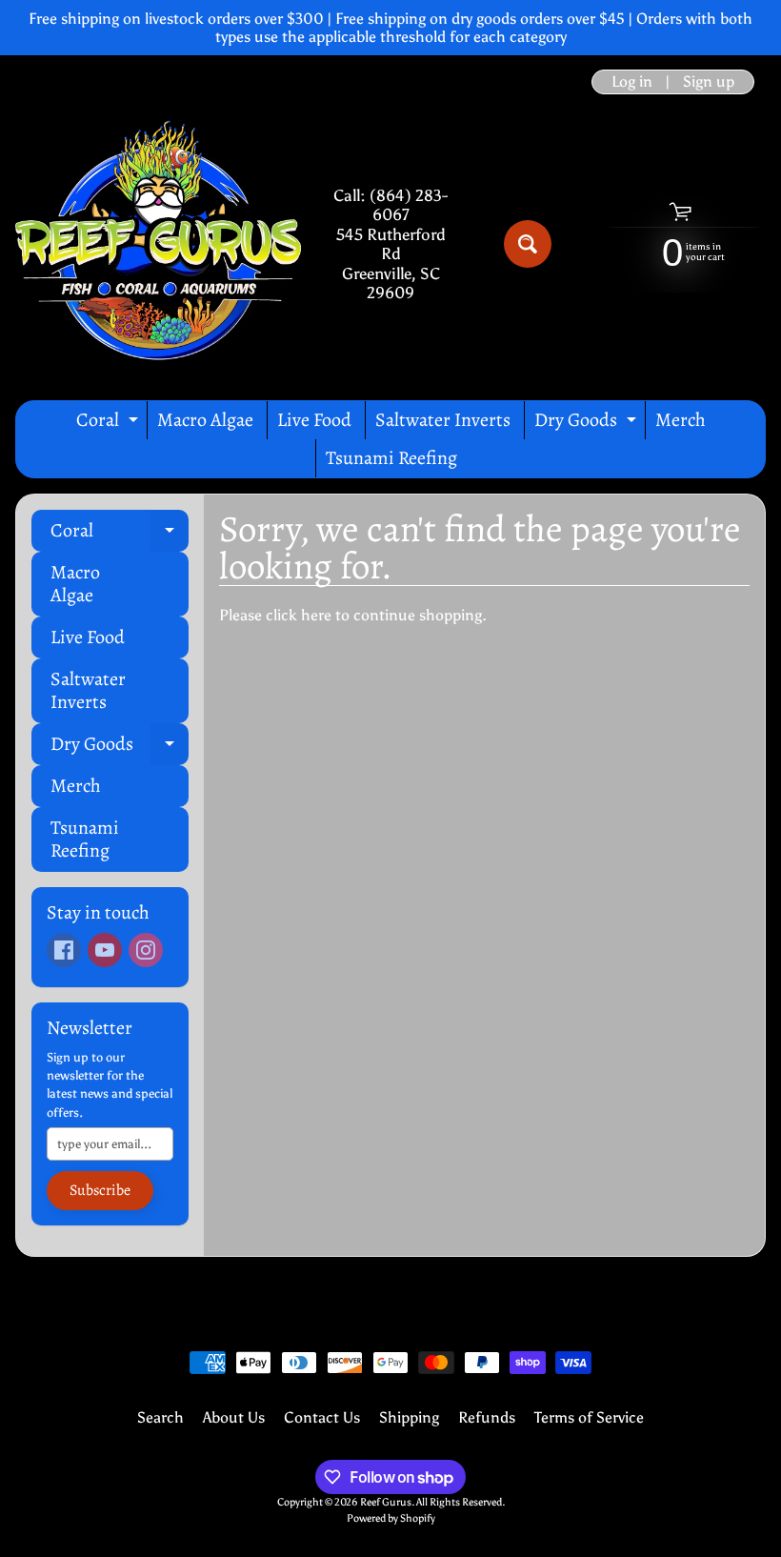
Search (160, 1417)
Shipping (409, 1417)
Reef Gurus (385, 1501)
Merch (680, 420)
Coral (109, 423)
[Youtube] (105, 950)
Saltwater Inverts (443, 420)
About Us (234, 1417)
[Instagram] (146, 950)
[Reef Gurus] (158, 244)
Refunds (486, 1417)
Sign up (708, 82)
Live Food (314, 420)
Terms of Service (589, 1417)
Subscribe (100, 1190)
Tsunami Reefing (391, 458)
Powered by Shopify (391, 1518)
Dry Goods (587, 423)
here (316, 615)
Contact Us (322, 1417)
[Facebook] (64, 950)
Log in (631, 82)
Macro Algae (205, 420)
